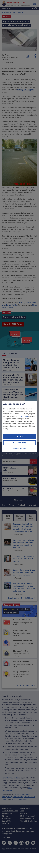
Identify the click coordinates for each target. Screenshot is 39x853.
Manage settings (19, 448)
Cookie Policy (23, 416)
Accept (19, 436)
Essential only (19, 442)
